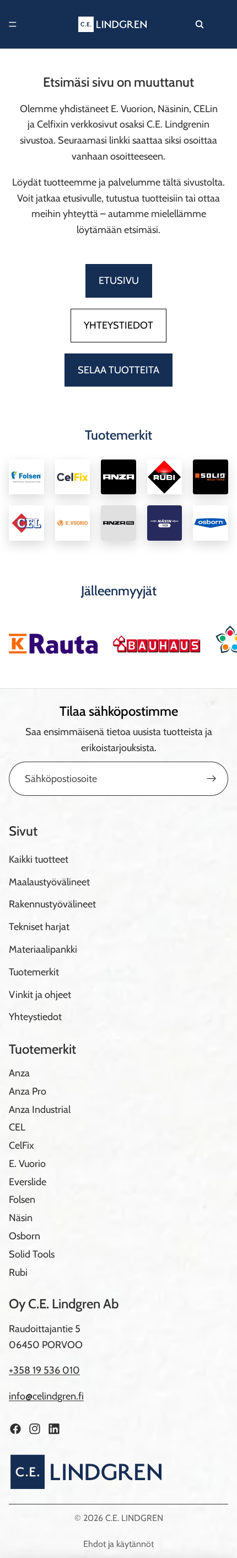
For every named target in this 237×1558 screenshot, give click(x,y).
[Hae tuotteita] (199, 24)
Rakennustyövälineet (52, 905)
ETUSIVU (119, 280)
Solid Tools (32, 1254)
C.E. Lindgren (134, 1518)
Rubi (18, 1272)
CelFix (21, 1145)
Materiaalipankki (43, 949)
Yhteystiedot (118, 325)
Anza (19, 1073)
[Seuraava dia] (216, 639)
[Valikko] (12, 24)
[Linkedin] (54, 1428)
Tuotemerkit (34, 972)
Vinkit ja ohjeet (40, 995)
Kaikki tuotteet (38, 859)
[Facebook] (15, 1428)
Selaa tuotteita (118, 370)
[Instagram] (34, 1428)
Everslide (27, 1182)
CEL (17, 1128)
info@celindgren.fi (46, 1397)
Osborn (24, 1236)
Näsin (21, 1218)
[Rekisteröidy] (211, 778)
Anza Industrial (40, 1109)
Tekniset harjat (39, 927)
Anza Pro (27, 1091)
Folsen (22, 1200)
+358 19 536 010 (44, 1371)
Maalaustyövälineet (49, 882)
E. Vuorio (27, 1164)
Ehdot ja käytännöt (118, 1544)
